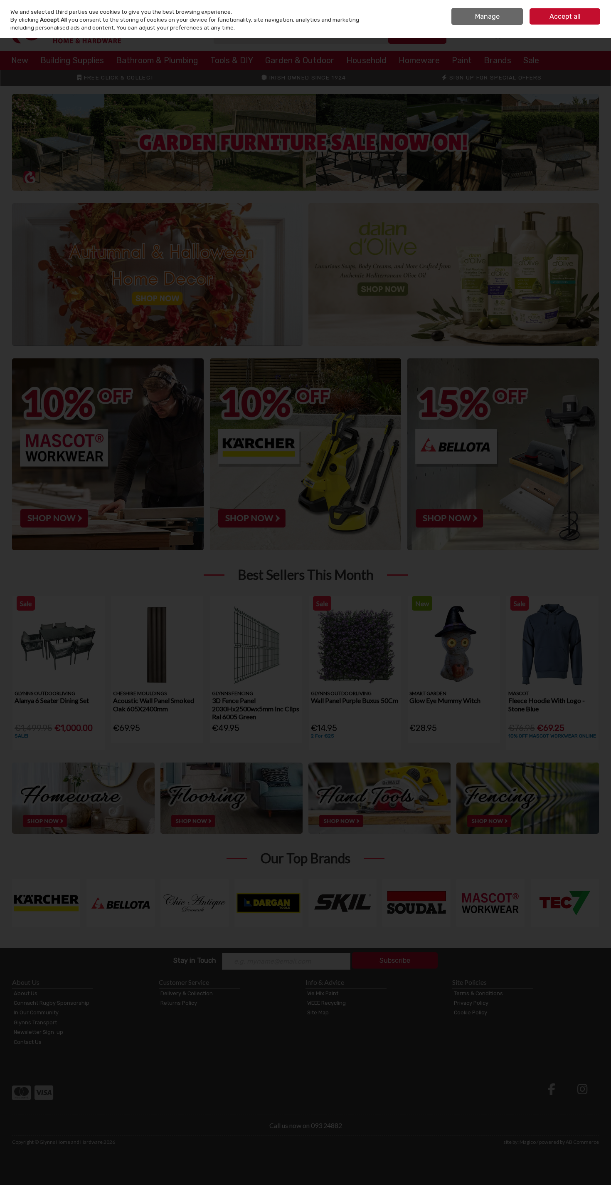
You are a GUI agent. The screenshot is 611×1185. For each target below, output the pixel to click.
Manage (487, 16)
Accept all (565, 16)
